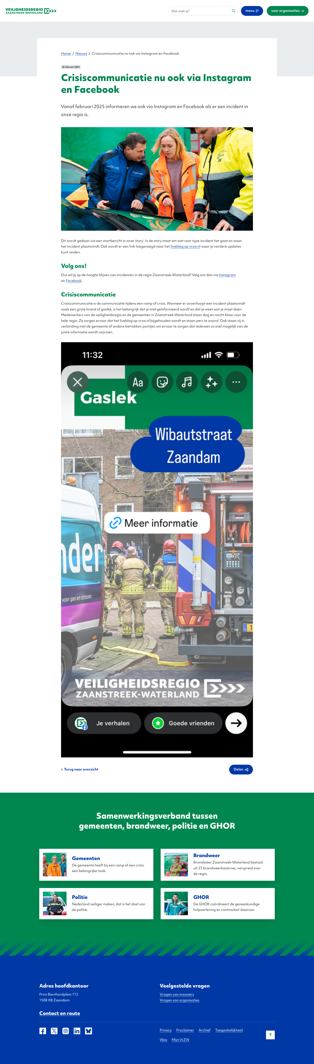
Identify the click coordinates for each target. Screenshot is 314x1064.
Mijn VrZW (180, 1039)
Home (66, 53)
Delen (238, 769)
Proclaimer (185, 1030)
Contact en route (59, 1013)
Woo (163, 1039)
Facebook (74, 280)
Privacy (166, 1030)
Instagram (227, 274)
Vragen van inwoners (177, 994)
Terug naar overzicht (81, 769)
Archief (205, 1030)
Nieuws (81, 53)
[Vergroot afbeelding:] (157, 178)
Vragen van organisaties (179, 1000)
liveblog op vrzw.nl (185, 246)
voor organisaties (285, 10)
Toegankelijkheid (229, 1030)
